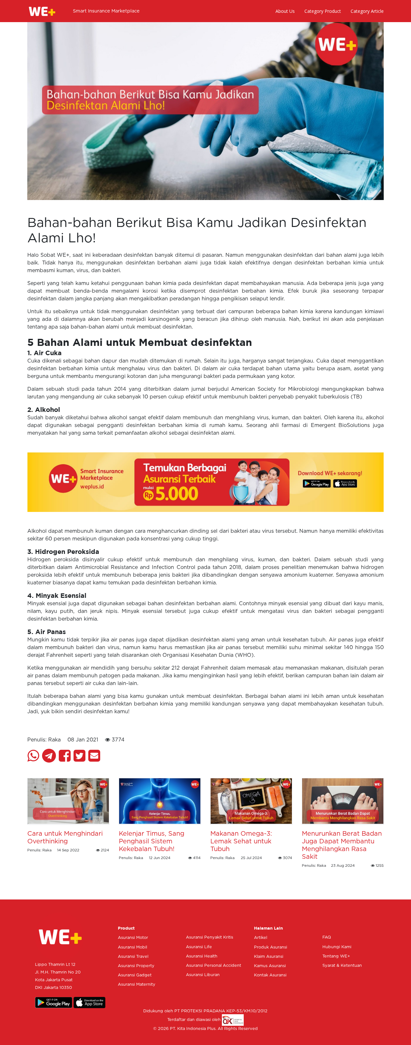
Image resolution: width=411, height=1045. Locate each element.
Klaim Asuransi (268, 957)
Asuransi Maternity (136, 984)
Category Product (322, 11)
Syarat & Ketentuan (342, 966)
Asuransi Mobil (132, 947)
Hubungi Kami (336, 947)
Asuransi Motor (133, 938)
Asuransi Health (201, 956)
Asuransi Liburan (203, 975)
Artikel (260, 938)
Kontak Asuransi (270, 975)
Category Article (367, 11)
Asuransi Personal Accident (213, 966)
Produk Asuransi (270, 947)
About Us (285, 11)
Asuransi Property (136, 966)
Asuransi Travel (133, 957)
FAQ (326, 937)
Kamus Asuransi (270, 966)
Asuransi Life (199, 947)
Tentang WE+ (336, 956)
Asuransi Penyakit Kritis (209, 937)
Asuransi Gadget (135, 975)
